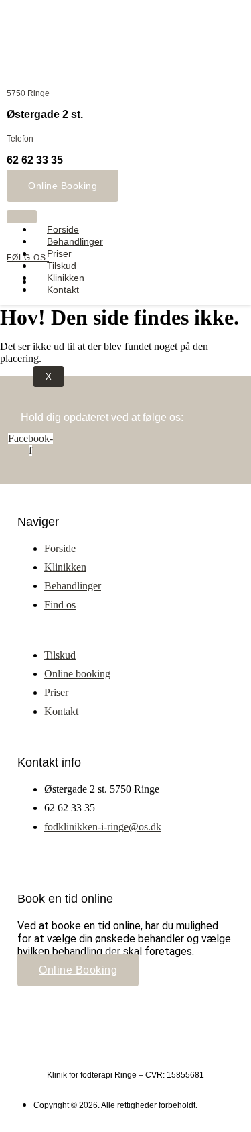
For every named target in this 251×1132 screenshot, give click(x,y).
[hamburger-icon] (22, 216)
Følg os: (28, 257)
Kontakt (63, 289)
